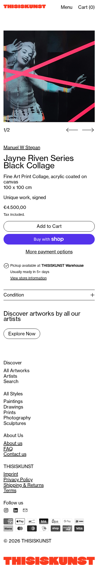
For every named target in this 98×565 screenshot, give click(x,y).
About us (13, 443)
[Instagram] (6, 510)
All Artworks (16, 370)
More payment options (49, 251)
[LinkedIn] (15, 510)
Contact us (15, 454)
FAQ (8, 448)
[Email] (25, 510)
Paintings (13, 401)
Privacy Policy (18, 479)
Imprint (11, 474)
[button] (49, 76)
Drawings (13, 407)
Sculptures (15, 423)
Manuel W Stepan (22, 147)
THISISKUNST (36, 541)
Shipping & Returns (24, 485)
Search (11, 381)
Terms (10, 490)
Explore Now (21, 333)
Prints (10, 412)
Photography (17, 417)
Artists (10, 376)
